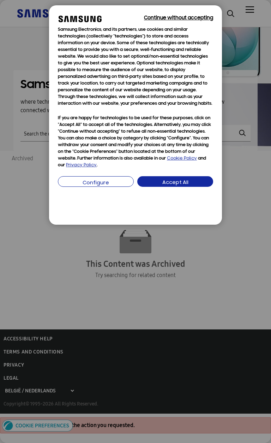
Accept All (175, 182)
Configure (96, 183)
